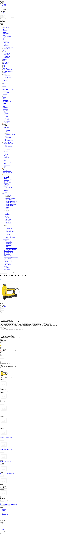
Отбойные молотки (5, 84)
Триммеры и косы (6, 151)
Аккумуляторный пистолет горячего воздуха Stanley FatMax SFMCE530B (8, 485)
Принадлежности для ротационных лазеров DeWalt (11, 204)
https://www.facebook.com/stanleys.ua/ (4, 504)
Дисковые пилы (7, 131)
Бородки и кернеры (5, 30)
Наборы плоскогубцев (6, 45)
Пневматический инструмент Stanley (7, 101)
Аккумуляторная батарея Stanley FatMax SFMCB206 (6, 461)
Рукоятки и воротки (5, 52)
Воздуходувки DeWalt (6, 190)
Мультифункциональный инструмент (8, 140)
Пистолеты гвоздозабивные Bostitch (7, 171)
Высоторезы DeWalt (6, 189)
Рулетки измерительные (7, 56)
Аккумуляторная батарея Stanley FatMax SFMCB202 (6, 437)
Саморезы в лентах (8, 207)
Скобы (5, 120)
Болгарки (5, 135)
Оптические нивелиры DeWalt (7, 258)
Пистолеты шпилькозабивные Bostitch (7, 172)
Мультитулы (4, 40)
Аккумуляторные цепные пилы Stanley (7, 69)
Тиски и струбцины (5, 63)
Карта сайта (3, 511)
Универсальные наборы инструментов (8, 47)
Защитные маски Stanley (6, 108)
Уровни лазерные (6, 93)
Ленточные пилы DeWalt (8, 245)
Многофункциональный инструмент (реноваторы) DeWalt (11, 257)
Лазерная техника (5, 91)
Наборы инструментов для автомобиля (8, 43)
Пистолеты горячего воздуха (7, 137)
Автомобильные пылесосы (7, 154)
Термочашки (4, 104)
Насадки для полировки (7, 214)
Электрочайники (6, 167)
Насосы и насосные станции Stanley (7, 99)
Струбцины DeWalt (6, 184)
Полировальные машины (7, 75)
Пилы (3, 78)
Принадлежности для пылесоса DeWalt (10, 203)
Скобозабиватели (5, 59)
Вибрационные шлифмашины (7, 77)
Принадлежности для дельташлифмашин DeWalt (11, 201)
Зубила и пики (6, 212)
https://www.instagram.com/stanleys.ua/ (13, 504)
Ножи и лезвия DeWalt (6, 180)
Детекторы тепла (5, 90)
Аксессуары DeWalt (5, 193)
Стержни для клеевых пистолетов (8, 121)
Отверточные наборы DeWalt (7, 182)
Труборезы (4, 66)
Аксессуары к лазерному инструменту (8, 111)
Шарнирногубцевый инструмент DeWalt (9, 185)
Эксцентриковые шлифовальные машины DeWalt (11, 248)
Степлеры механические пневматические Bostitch (8, 173)
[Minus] (0, 391)
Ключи (4, 35)
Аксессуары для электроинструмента (8, 143)
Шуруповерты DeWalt (6, 267)
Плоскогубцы (4, 51)
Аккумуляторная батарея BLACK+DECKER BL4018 (6, 425)
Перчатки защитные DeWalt (7, 195)
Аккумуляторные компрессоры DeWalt (8, 251)
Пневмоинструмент (5, 94)
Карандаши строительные (7, 54)
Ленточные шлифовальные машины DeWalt (11, 249)
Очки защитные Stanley (5, 109)
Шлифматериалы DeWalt (7, 234)
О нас (2, 508)
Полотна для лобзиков (8, 222)
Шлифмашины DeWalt (6, 246)
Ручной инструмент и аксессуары (7, 142)
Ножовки (4, 50)
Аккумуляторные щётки (7, 155)
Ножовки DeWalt (6, 181)
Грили (5, 159)
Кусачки (4, 39)
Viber (3, 529)
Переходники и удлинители (7, 118)
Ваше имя (1, 348)
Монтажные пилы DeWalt (9, 244)
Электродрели (4, 83)
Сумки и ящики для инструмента (8, 146)
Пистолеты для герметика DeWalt (8, 260)
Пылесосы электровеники (7, 165)
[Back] (4, 133)
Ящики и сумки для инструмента (9, 232)
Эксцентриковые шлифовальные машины (10, 134)
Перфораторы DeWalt (6, 259)
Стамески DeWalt (6, 183)
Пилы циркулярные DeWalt (9, 241)
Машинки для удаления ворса (7, 162)
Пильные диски (6, 216)
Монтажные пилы (6, 80)
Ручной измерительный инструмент (7, 53)
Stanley (5, 306)
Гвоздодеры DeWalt (6, 177)
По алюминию (7, 217)
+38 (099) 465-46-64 (9, 22)
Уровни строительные (6, 57)
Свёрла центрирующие (8, 229)
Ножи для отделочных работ (6, 48)
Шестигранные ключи (6, 37)
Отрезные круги (6, 215)
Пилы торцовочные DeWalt (9, 242)
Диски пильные (6, 114)
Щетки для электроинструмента (8, 238)
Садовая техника (5, 186)
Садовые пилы (4, 102)
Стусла (4, 61)
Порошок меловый (6, 119)
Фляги (3, 105)
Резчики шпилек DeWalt (7, 263)
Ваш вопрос (1, 364)
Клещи (4, 34)
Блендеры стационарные (7, 157)
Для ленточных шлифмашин (9, 236)
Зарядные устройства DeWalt (7, 255)
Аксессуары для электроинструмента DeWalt (9, 198)
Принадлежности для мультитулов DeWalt (10, 202)
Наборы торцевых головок (7, 46)
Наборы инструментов (5, 41)
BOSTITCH (3, 516)
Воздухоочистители (6, 158)
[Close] (0, 361)
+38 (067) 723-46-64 (4, 12)
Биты (3, 29)
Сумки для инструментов (6, 62)
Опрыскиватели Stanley (5, 100)
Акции (2, 512)
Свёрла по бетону (8, 226)
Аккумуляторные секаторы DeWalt (8, 187)
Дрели (5, 139)
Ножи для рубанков (6, 117)
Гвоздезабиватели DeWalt (7, 254)
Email (1, 363)
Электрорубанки (5, 88)
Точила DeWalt (6, 265)
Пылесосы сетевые (6, 164)
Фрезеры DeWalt (6, 266)
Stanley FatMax (4, 70)
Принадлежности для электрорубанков (10, 206)
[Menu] (0, 3)
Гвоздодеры (4, 31)
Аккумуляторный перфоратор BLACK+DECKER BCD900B (7, 473)
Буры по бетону (6, 209)
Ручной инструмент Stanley (5, 514)
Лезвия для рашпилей (6, 116)
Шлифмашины (4, 74)
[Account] (2, 3)
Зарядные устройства (6, 127)
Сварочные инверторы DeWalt (7, 264)
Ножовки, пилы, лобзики (6, 141)
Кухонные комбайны (6, 161)
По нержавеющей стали (8, 219)
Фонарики (4, 106)
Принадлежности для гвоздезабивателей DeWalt (11, 200)
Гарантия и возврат (4, 5)
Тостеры (5, 166)
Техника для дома (5, 152)
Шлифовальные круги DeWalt (9, 197)
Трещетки (4, 65)
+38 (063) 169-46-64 (14, 22)
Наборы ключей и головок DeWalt (8, 179)
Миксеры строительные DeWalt (8, 256)
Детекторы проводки (5, 85)
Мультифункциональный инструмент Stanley (8, 71)
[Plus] (7, 391)
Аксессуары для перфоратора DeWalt (10, 199)
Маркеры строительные (7, 55)
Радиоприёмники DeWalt (7, 262)
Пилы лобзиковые (8, 130)
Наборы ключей (6, 44)
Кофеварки (5, 160)
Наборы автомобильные (7, 144)
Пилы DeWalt (5, 240)
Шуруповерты (4, 72)
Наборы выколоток (6, 42)
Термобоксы (4, 103)
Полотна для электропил (7, 220)
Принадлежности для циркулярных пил (10, 205)
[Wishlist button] (0, 309)
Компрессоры (5, 136)
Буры (5, 112)
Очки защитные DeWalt (7, 194)
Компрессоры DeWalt (6, 191)
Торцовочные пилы (8, 129)
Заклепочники (4, 32)
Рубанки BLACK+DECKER (7, 138)
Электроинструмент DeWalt (6, 239)
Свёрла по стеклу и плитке (9, 228)
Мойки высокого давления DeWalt (8, 188)
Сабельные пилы (6, 81)
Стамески (4, 60)
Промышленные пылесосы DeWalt (8, 261)
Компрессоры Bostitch (5, 170)
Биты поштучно (6, 208)
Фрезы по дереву (6, 233)
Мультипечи (5, 163)
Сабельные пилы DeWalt (8, 243)
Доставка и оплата (4, 4)
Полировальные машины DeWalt (9, 247)
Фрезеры (4, 87)
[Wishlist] (0, 388)
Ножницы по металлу (5, 49)
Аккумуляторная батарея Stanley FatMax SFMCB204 (6, 449)
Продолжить (2, 351)
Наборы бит (5, 145)
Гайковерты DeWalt (6, 253)
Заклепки (5, 115)
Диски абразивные (6, 113)
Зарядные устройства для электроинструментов (8, 89)
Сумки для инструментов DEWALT (10, 231)
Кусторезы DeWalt (6, 192)
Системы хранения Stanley (6, 58)
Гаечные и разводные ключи (7, 36)
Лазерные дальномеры (6, 92)
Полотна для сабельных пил (9, 223)
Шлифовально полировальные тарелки (10, 237)
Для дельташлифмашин (8, 235)
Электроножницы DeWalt (7, 268)
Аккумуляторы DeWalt (6, 250)
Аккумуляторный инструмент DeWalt (8, 252)
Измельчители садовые (7, 149)
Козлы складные (6, 213)
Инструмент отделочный (6, 33)
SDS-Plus (7, 211)
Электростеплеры (4, 271)
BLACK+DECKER (4, 515)
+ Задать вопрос (2, 358)
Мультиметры (4, 86)
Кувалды (4, 38)
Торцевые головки (5, 64)
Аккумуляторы (6, 126)
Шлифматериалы (6, 122)
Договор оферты (3, 510)
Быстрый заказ (2, 273)
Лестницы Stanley (5, 98)
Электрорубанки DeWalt (7, 269)
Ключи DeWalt (6, 178)
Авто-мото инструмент (5, 28)
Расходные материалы (5, 110)
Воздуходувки (4, 97)
